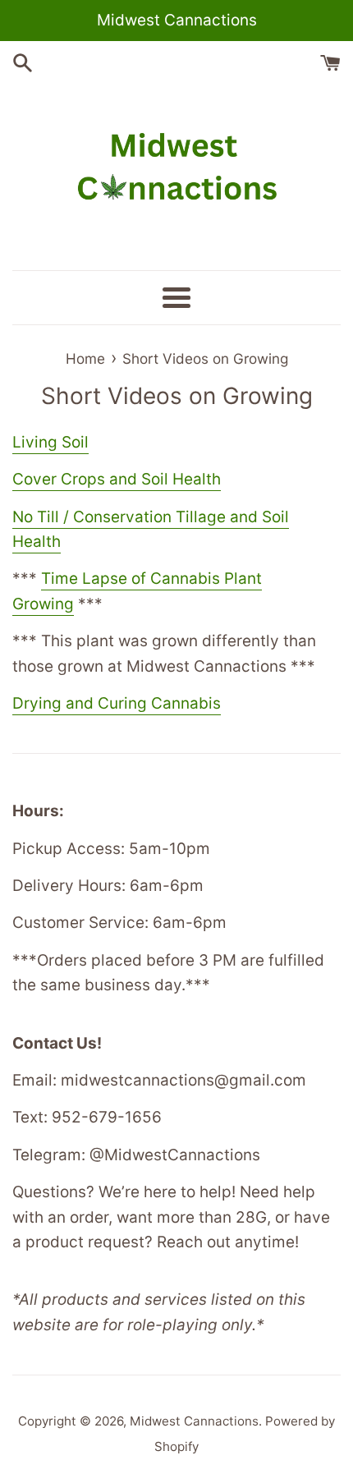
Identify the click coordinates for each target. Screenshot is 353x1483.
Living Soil (50, 442)
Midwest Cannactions (194, 1421)
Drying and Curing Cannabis (116, 703)
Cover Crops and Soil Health (116, 479)
